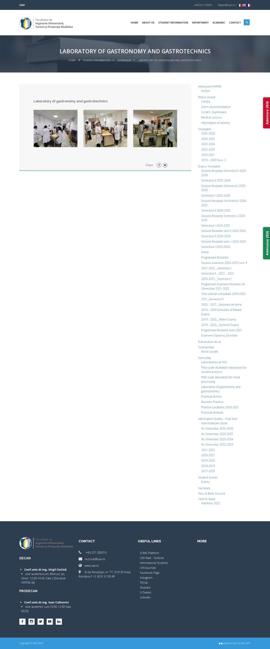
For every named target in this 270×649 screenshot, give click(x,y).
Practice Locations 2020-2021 (220, 407)
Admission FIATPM (209, 86)
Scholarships (206, 347)
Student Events (207, 477)
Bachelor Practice (212, 402)
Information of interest (215, 123)
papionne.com (230, 643)
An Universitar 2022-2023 (217, 444)
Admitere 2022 (210, 503)
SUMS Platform (149, 553)
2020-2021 (208, 155)
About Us (148, 22)
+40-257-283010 (96, 552)
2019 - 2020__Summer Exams (220, 325)
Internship (124, 60)
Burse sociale (209, 351)
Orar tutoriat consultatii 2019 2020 (223, 294)
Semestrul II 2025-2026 (215, 180)
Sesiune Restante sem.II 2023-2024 (223, 231)
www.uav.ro (92, 565)
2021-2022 (208, 450)
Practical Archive (211, 396)
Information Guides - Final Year (217, 419)
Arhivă (205, 252)
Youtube (145, 587)
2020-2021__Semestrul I (216, 279)
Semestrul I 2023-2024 (215, 247)
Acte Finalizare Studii (214, 423)
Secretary (204, 488)
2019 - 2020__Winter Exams (218, 319)
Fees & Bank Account (211, 493)
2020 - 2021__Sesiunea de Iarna (221, 304)
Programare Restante (214, 257)
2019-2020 (208, 460)
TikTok (144, 582)
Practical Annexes (212, 412)
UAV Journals (148, 568)
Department (200, 22)
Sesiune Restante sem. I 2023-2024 (223, 241)
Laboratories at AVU (214, 362)
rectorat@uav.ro (95, 559)
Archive (205, 91)
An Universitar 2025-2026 (217, 428)
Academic (219, 22)
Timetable (204, 129)
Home (134, 22)
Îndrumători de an (209, 342)
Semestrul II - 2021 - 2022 (217, 273)
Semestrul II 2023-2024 (215, 236)
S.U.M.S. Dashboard (213, 112)
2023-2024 (208, 144)
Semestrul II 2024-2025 (215, 210)
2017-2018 (208, 471)
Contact (235, 22)
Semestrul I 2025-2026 (215, 195)
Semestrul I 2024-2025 (215, 225)
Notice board (206, 97)
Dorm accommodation (216, 107)
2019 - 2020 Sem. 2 (213, 160)
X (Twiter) (145, 592)
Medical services (211, 117)
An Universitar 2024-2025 (217, 434)
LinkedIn (145, 597)
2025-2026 (208, 133)
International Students (154, 563)
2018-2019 (208, 466)
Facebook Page (150, 573)
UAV (22, 5)
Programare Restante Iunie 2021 (221, 330)
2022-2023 (208, 149)
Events (205, 482)
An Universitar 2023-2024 (217, 439)
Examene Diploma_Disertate (219, 335)
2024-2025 (208, 139)
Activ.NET (246, 643)
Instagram (146, 577)
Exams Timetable (209, 166)
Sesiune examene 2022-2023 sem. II (224, 263)
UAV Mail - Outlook (152, 558)
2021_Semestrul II (212, 299)
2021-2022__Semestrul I (216, 268)
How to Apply (206, 499)
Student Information (173, 22)
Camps (205, 101)
